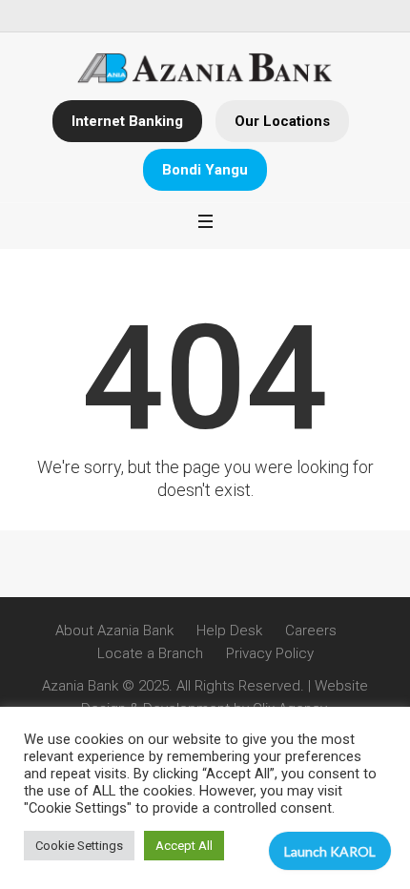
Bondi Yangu (205, 169)
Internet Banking (127, 121)
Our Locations (282, 121)
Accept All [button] (184, 845)
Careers (311, 630)
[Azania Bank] (205, 69)
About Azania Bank (114, 630)
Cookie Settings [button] (79, 845)
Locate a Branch (150, 653)
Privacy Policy (270, 653)
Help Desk (229, 630)
